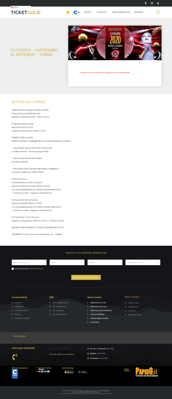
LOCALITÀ (101, 12)
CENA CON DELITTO (121, 12)
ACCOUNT (138, 12)
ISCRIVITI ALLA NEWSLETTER (86, 277)
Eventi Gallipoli (19, 336)
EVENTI (87, 12)
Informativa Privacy (36, 269)
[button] (158, 3)
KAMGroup (105, 391)
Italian (15, 7)
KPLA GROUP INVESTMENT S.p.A (87, 392)
